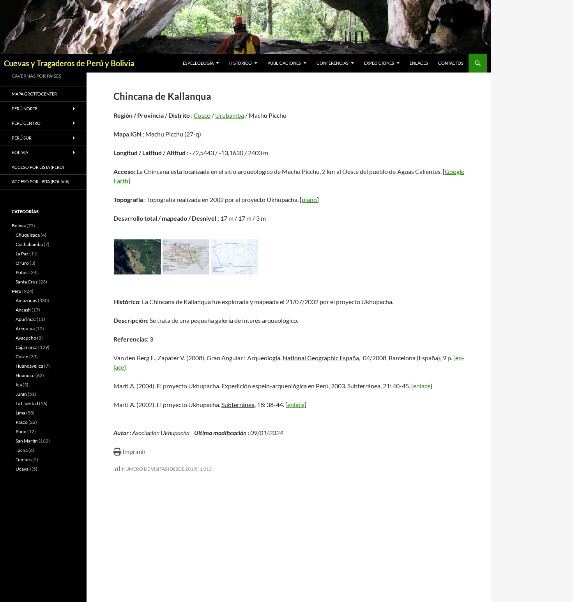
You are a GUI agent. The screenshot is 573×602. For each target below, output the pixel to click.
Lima (20, 413)
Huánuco (25, 375)
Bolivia (19, 225)
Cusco (202, 115)
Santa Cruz (27, 282)
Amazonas (26, 300)
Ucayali (23, 469)
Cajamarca (26, 347)
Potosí (22, 272)
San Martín (27, 441)
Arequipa (25, 328)
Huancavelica (29, 366)
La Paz (22, 254)
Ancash (23, 310)
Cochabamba (29, 244)
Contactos (450, 63)
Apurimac (26, 319)
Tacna (22, 450)
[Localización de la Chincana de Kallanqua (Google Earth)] (137, 256)
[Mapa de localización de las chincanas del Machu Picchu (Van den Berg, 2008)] (186, 256)
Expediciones (379, 63)
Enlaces (419, 63)
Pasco (22, 422)
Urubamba (229, 115)
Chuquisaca (28, 235)
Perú (16, 291)
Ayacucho (26, 338)
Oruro (22, 263)
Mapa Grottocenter (34, 93)
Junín (21, 394)
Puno (21, 431)
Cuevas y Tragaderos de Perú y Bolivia (69, 63)
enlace (421, 386)
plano (309, 199)
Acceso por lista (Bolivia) (40, 181)
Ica (19, 385)
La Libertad (27, 403)
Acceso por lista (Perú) (38, 167)
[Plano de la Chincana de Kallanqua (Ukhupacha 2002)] (234, 256)
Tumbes (24, 459)
